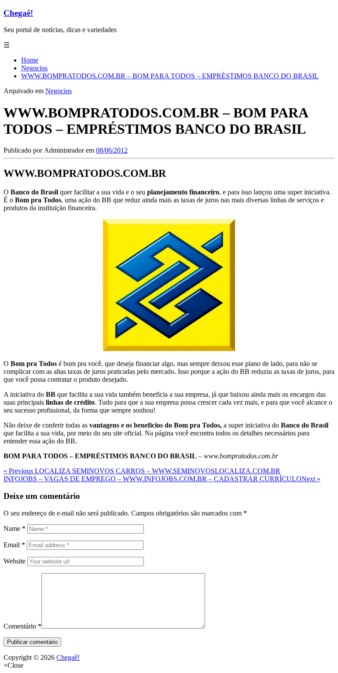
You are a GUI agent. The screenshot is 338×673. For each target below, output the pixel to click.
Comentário (22, 626)
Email (14, 545)
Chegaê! (18, 13)
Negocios (58, 91)
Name (15, 528)
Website (15, 561)
